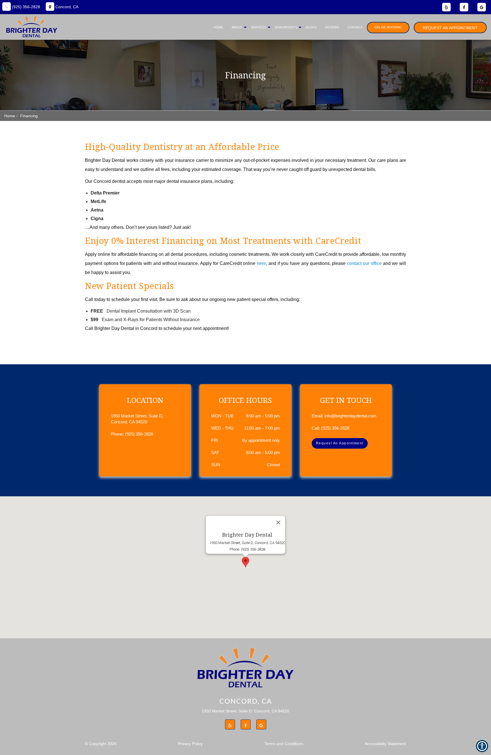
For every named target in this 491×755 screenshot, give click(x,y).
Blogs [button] (311, 27)
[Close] (278, 522)
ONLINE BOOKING (388, 27)
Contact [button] (355, 27)
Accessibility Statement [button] (385, 743)
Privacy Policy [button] (190, 743)
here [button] (261, 263)
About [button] (237, 27)
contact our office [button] (364, 263)
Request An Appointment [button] (450, 28)
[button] (245, 562)
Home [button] (218, 27)
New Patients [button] (286, 27)
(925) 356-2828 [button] (25, 7)
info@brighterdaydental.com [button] (350, 415)
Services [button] (258, 27)
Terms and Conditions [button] (283, 743)
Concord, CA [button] (66, 7)
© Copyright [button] (100, 743)
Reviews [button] (332, 27)
